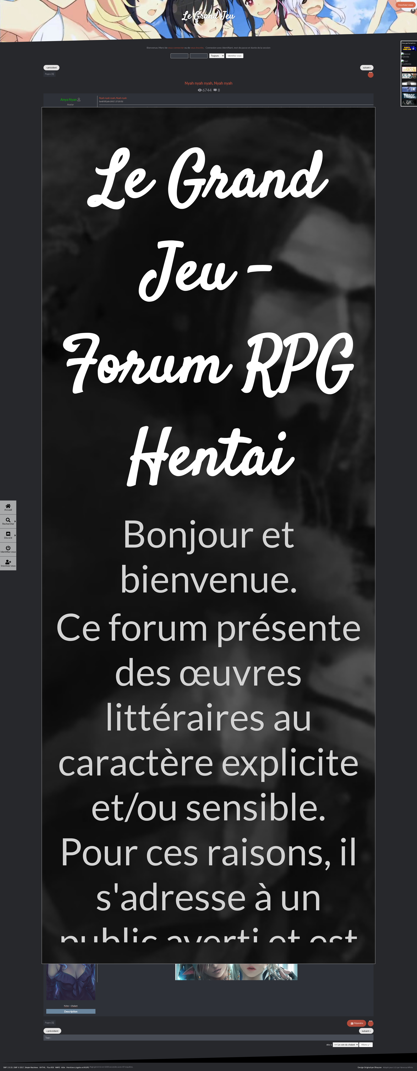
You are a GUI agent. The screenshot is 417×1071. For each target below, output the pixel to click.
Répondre (358, 1023)
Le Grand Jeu (208, 16)
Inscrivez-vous (405, 4)
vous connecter (176, 47)
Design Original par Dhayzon (370, 1067)
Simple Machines (31, 1067)
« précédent (51, 67)
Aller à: (329, 1045)
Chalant (74, 1006)
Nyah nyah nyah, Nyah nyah (208, 83)
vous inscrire (197, 47)
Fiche (66, 1006)
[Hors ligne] (70, 999)
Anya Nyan (68, 99)
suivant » (367, 67)
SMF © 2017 (19, 1067)
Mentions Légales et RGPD (77, 1067)
